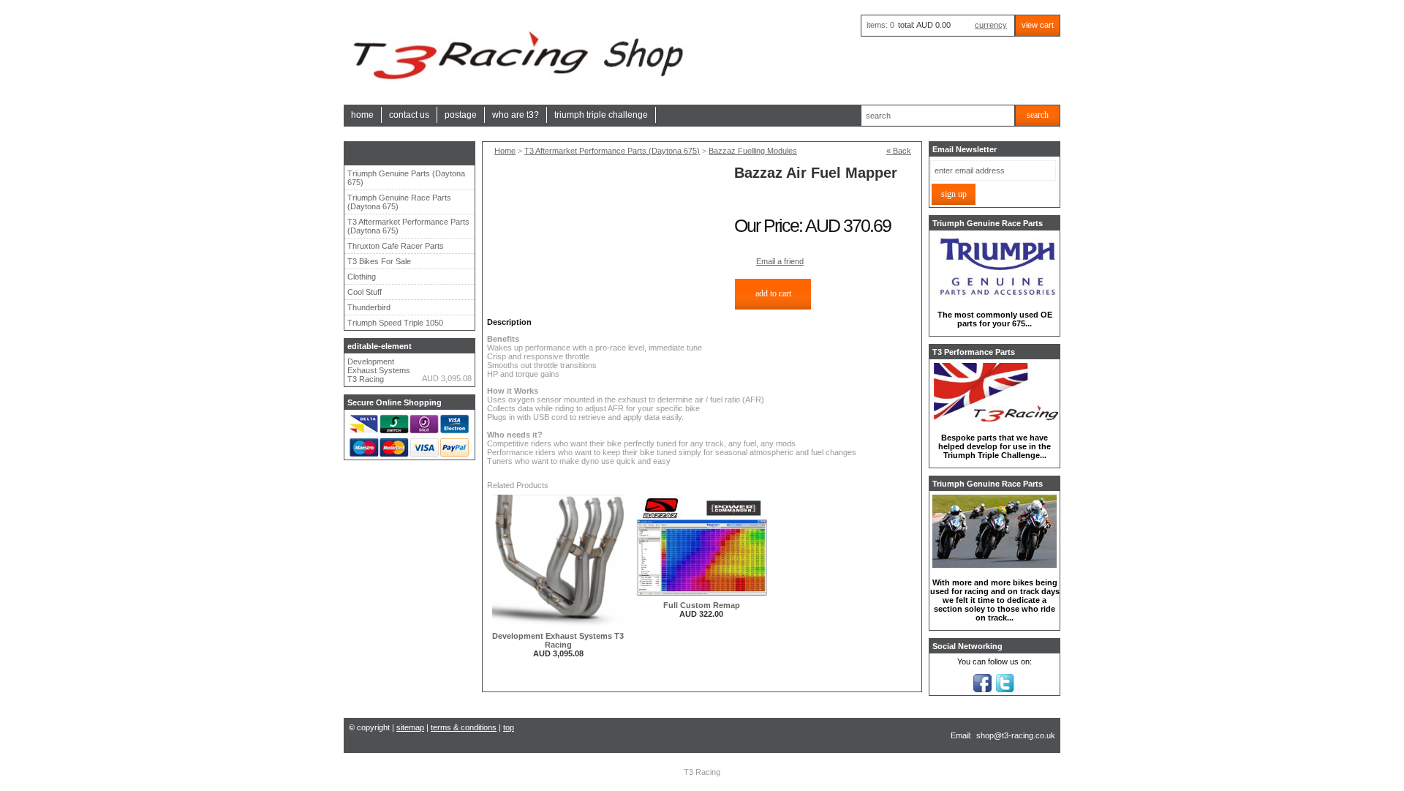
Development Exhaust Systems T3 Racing (378, 370)
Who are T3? (515, 115)
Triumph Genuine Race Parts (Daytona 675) (399, 202)
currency (991, 24)
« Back (898, 150)
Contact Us (409, 115)
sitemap (410, 727)
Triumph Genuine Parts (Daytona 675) (406, 178)
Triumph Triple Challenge (601, 115)
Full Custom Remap (701, 605)
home (362, 115)
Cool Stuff (364, 292)
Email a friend (780, 261)
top (508, 727)
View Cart (1038, 24)
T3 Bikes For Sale (379, 261)
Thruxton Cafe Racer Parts (395, 245)
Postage (461, 115)
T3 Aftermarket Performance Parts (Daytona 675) (408, 226)
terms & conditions (464, 727)
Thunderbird (368, 307)
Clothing (361, 276)
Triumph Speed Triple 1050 (395, 322)
